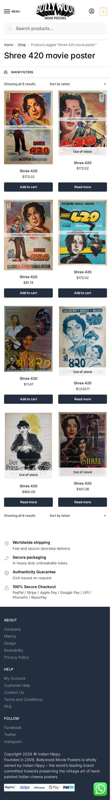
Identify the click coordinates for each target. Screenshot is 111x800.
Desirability (13, 650)
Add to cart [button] (28, 187)
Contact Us (14, 692)
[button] (102, 11)
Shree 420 (28, 171)
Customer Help (17, 685)
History (10, 636)
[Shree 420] (28, 127)
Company (12, 629)
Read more (82, 187)
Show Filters (22, 72)
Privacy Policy (16, 657)
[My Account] (91, 11)
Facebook (13, 727)
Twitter (10, 734)
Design (10, 643)
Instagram (13, 741)
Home (8, 45)
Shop (22, 45)
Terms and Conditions (23, 699)
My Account (15, 678)
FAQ (8, 706)
